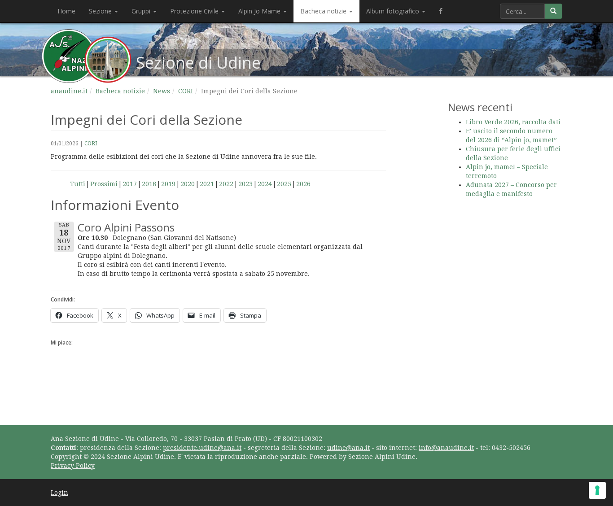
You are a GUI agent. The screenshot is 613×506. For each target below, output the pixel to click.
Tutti (77, 184)
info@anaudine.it (446, 447)
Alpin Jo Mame (260, 11)
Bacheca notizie (324, 11)
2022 (226, 184)
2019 (168, 184)
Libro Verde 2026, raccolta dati (513, 122)
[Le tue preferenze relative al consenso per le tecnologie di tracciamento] (597, 490)
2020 (187, 184)
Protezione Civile (195, 11)
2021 (207, 184)
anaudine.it (69, 91)
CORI (185, 91)
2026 (303, 184)
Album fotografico (393, 11)
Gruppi (141, 11)
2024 (265, 184)
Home (66, 11)
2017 (130, 184)
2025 (284, 184)
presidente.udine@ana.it (202, 447)
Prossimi (104, 184)
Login (59, 492)
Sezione (101, 11)
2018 (149, 184)
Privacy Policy (73, 465)
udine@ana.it (348, 447)
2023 (245, 184)
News (161, 91)
